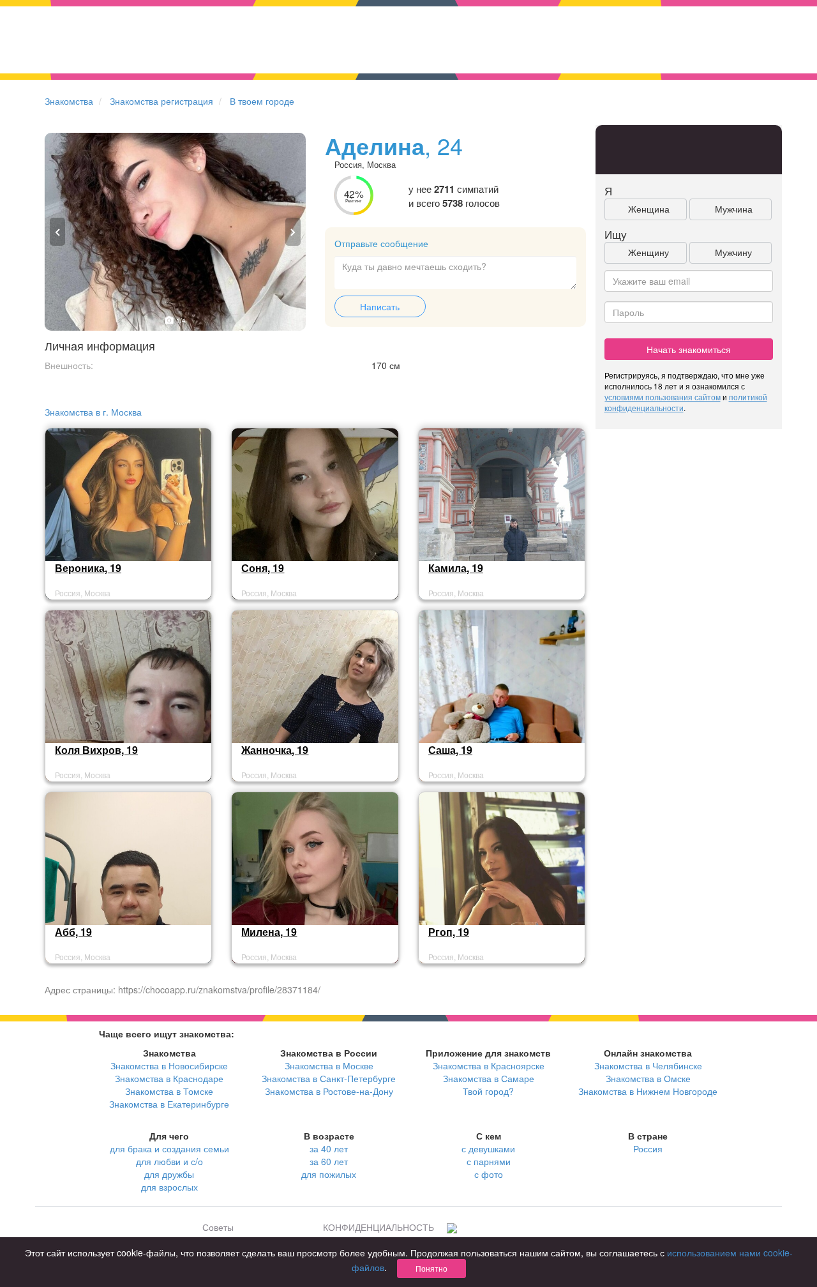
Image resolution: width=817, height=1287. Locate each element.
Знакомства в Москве (329, 1065)
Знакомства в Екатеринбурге (169, 1103)
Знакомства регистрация (161, 100)
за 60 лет (329, 1161)
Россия (648, 1148)
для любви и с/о (169, 1161)
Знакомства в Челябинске (648, 1065)
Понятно (431, 1268)
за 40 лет (329, 1148)
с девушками (488, 1148)
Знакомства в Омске (648, 1078)
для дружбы (169, 1174)
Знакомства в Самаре (488, 1078)
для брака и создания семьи (169, 1148)
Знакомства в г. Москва (93, 411)
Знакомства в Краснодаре (169, 1078)
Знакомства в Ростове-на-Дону (329, 1091)
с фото (488, 1174)
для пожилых (328, 1174)
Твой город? (488, 1091)
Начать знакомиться (689, 349)
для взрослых (169, 1186)
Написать (380, 306)
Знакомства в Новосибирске (169, 1065)
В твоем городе (262, 100)
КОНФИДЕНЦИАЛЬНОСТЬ (378, 1227)
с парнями (489, 1161)
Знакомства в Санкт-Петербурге (329, 1078)
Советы (218, 1227)
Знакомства (69, 100)
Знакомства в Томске (169, 1091)
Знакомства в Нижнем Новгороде (647, 1091)
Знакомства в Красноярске (488, 1065)
